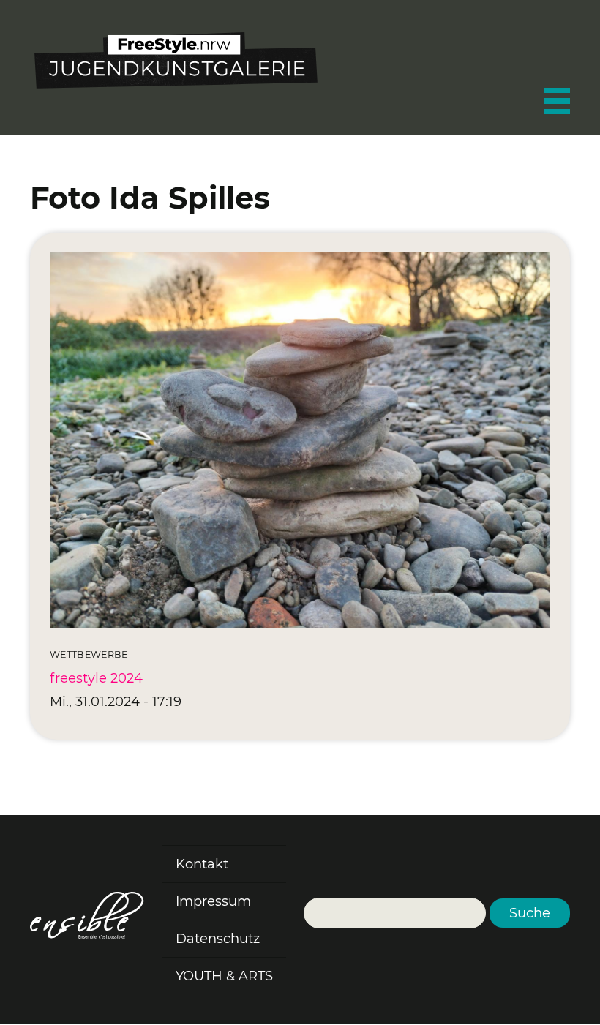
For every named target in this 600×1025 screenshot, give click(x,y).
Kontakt (202, 864)
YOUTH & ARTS (224, 976)
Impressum (213, 901)
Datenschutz (218, 939)
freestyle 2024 (96, 678)
